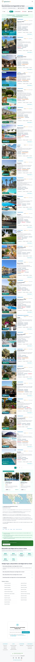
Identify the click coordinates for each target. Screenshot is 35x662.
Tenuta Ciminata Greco (21, 247)
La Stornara (19, 109)
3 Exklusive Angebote (25, 80)
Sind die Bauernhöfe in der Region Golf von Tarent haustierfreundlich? (14, 577)
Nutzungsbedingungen (13, 635)
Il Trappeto (19, 39)
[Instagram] (19, 658)
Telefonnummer (20, 32)
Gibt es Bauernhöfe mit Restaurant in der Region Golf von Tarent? (13, 571)
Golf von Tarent (7, 4)
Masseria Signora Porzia (21, 56)
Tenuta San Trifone (20, 21)
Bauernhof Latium (7, 595)
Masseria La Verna (20, 368)
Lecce (3, 529)
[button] (23, 8)
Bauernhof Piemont (24, 583)
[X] (16, 658)
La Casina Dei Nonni (21, 282)
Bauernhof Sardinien (24, 587)
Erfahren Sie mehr (6, 544)
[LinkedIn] (22, 658)
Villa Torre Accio (20, 127)
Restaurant (19, 47)
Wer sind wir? (23, 655)
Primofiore (19, 452)
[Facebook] (13, 658)
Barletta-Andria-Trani (19, 529)
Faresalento (19, 163)
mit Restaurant (27, 522)
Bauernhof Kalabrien (8, 587)
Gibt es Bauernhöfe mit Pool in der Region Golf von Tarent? (12, 574)
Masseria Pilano (20, 263)
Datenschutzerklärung (21, 635)
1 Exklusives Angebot (25, 64)
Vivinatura (19, 214)
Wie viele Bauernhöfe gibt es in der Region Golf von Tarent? (12, 566)
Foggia (11, 529)
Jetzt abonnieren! (26, 632)
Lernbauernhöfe (5, 649)
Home (2, 4)
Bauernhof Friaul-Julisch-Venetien (9, 593)
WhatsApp (24, 32)
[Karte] (15, 34)
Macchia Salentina (20, 180)
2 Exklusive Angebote (25, 99)
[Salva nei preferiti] (15, 19)
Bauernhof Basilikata (8, 585)
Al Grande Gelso (20, 384)
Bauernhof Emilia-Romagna (9, 591)
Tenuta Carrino (20, 90)
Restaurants (5, 645)
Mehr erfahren (29, 34)
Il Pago (18, 401)
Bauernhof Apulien (23, 585)
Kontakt (31, 32)
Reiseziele (5, 648)
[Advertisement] (17, 612)
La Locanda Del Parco (21, 418)
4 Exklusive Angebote (25, 152)
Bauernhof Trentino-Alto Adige (25, 593)
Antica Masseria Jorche (21, 299)
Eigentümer (21, 645)
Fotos (27, 32)
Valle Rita (19, 231)
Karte (18, 502)
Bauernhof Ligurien (7, 597)
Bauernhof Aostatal (24, 597)
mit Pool (22, 522)
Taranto (14, 529)
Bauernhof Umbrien (24, 595)
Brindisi (6, 529)
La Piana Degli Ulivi (20, 350)
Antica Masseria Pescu (21, 73)
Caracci (18, 146)
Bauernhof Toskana (24, 591)
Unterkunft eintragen (13, 645)
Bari (8, 529)
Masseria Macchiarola (21, 334)
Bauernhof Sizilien (23, 589)
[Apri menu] (32, 1)
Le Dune (18, 317)
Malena (18, 198)
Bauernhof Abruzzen (8, 583)
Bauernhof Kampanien (8, 589)
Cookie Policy (30, 648)
